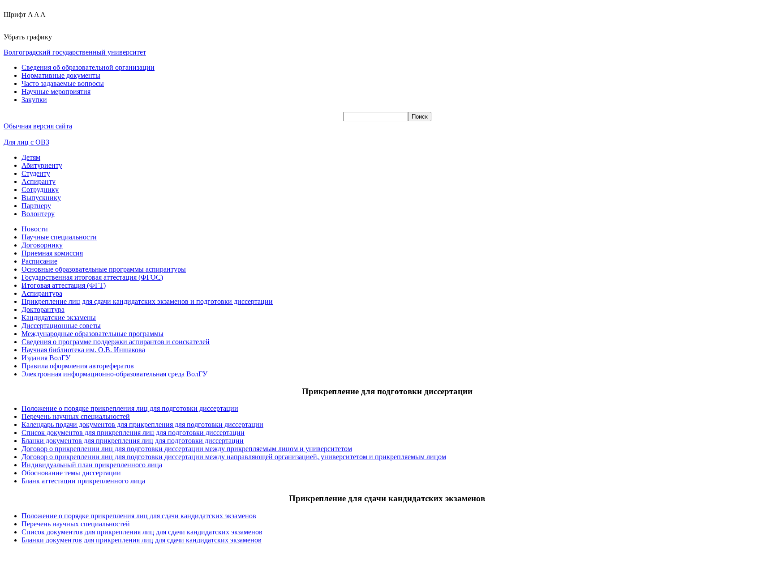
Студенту (36, 173)
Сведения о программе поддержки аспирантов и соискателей (116, 341)
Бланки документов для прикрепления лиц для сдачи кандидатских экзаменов (142, 540)
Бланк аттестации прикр (59, 481)
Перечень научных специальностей (76, 416)
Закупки (34, 99)
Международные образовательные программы (92, 333)
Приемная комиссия (52, 253)
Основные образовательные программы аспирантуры (104, 269)
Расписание (39, 261)
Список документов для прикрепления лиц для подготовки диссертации (133, 432)
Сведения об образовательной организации (88, 67)
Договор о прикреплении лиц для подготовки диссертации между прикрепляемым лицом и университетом (187, 448)
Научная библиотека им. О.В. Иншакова (83, 350)
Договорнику (42, 245)
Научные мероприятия (56, 91)
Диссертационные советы (61, 325)
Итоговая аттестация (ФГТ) (64, 285)
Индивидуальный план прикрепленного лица (92, 465)
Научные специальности (59, 237)
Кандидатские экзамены (59, 317)
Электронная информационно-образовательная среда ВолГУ (114, 374)
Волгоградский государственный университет (75, 52)
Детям (31, 157)
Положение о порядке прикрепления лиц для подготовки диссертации (130, 408)
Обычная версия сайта (38, 126)
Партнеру (36, 205)
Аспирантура (42, 293)
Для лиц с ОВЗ (26, 142)
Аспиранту (39, 181)
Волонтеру (38, 214)
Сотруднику (40, 189)
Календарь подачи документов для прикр (85, 424)
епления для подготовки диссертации (205, 424)
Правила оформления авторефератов (78, 366)
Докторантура (43, 309)
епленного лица (120, 481)
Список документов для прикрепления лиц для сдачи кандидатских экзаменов (142, 532)
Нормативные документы (61, 75)
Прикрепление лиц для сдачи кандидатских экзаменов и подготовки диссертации (147, 301)
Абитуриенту (42, 165)
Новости (35, 229)
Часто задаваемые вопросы (63, 83)
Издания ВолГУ (46, 358)
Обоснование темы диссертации (71, 473)
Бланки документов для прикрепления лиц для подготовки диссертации (133, 440)
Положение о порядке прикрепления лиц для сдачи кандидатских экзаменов (139, 516)
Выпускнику (41, 197)
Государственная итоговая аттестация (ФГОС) (92, 277)
